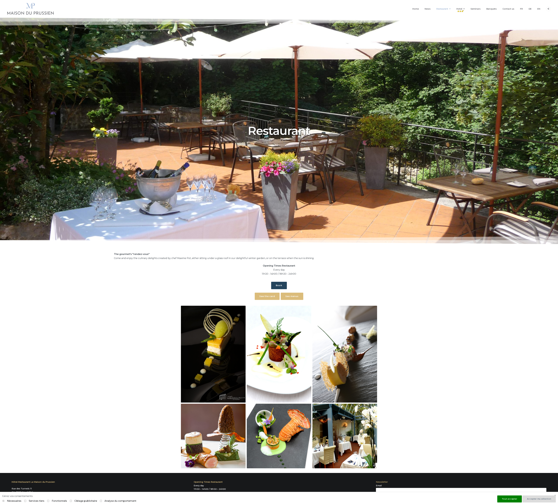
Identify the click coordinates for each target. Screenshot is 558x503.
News (428, 9)
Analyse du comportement (120, 501)
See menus (291, 296)
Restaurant (442, 9)
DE (530, 9)
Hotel (459, 9)
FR (521, 9)
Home (415, 9)
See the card (267, 296)
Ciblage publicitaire (85, 501)
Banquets (491, 9)
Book (279, 285)
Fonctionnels (59, 501)
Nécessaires (14, 501)
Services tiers (36, 501)
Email (379, 485)
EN (538, 9)
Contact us (508, 9)
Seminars (476, 9)
